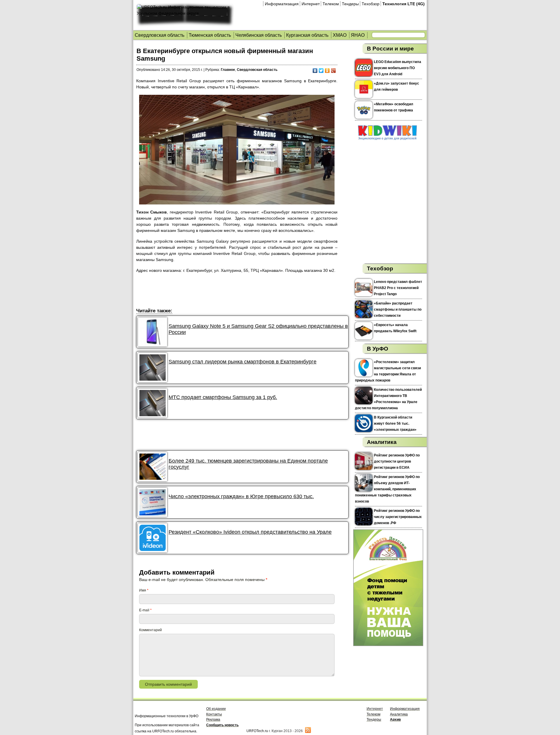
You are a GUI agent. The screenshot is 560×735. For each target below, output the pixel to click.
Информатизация (282, 3)
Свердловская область (159, 35)
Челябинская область (258, 35)
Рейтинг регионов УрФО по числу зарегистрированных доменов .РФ (398, 517)
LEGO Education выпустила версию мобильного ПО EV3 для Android (397, 68)
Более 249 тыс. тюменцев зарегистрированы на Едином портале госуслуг (248, 464)
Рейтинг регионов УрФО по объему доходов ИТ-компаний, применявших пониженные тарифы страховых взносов (387, 489)
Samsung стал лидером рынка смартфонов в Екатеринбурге (242, 362)
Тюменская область (210, 35)
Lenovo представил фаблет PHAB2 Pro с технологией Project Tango (398, 288)
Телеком (331, 3)
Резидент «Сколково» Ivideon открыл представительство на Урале (250, 532)
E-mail (145, 610)
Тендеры (350, 3)
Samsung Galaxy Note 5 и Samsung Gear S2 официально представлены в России (258, 329)
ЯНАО (358, 35)
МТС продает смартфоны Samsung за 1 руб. (223, 397)
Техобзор (370, 3)
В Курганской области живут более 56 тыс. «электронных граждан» (395, 423)
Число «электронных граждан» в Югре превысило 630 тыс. (241, 496)
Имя (143, 590)
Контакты (214, 714)
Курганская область (307, 35)
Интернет (311, 3)
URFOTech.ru (257, 731)
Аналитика (382, 442)
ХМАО (339, 35)
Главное (228, 70)
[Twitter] (321, 70)
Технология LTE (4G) (403, 3)
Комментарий (150, 630)
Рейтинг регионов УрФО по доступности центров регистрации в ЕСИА (397, 461)
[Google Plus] (333, 70)
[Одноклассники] (327, 70)
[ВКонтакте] (315, 70)
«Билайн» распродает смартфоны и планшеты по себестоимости (397, 309)
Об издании (216, 709)
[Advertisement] (242, 291)
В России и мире (390, 49)
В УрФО (377, 349)
